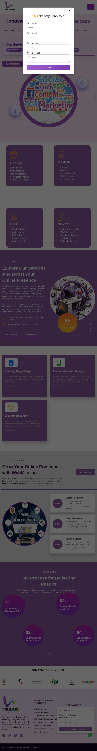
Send (48, 67)
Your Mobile (32, 43)
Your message (33, 53)
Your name (32, 23)
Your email (32, 33)
